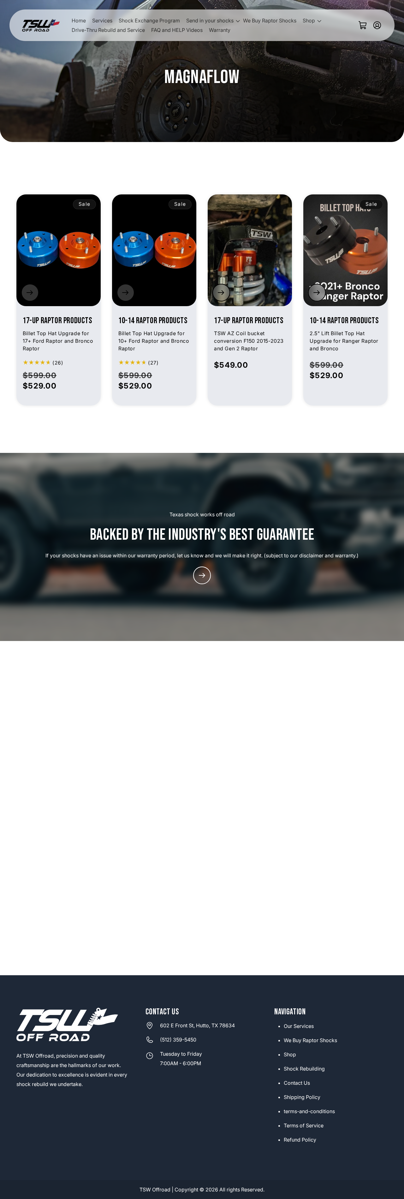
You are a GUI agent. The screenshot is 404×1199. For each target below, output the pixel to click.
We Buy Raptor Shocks (310, 1040)
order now (30, 292)
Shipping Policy (302, 1097)
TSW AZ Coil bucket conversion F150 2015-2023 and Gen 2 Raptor (249, 341)
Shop (290, 1054)
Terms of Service (304, 1125)
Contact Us (297, 1083)
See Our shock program (202, 575)
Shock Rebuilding (304, 1068)
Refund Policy (300, 1140)
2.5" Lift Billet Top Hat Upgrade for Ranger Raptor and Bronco (344, 341)
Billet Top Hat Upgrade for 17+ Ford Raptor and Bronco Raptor (58, 341)
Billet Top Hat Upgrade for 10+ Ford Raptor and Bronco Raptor (153, 341)
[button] (211, 21)
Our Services (299, 1026)
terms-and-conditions (309, 1111)
